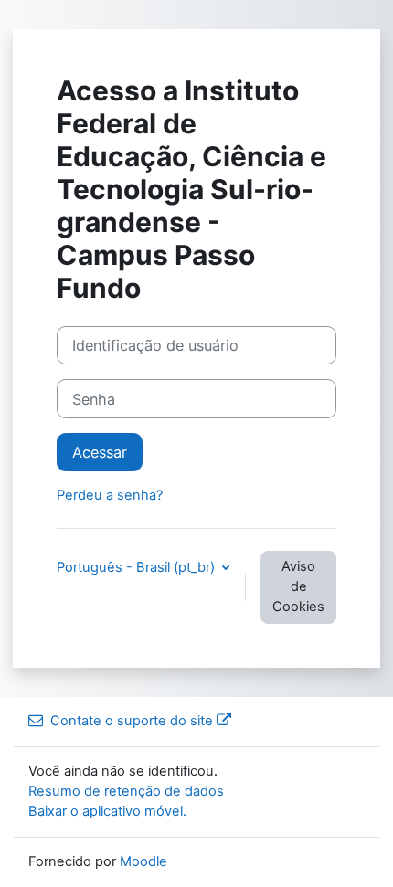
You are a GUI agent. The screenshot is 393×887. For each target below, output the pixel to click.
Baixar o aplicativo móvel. (107, 811)
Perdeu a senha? (110, 495)
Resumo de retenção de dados (126, 791)
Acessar (99, 452)
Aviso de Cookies (298, 586)
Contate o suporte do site (131, 721)
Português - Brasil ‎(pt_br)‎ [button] (137, 567)
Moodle (143, 861)
